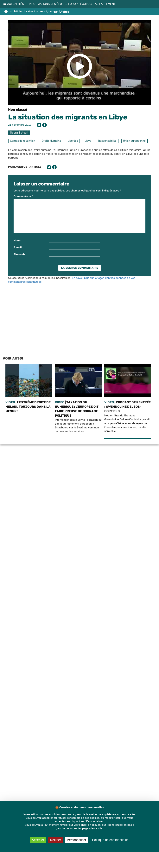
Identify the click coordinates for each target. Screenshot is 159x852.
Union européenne (134, 140)
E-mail (18, 247)
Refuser (55, 840)
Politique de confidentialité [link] (110, 840)
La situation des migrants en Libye (67, 117)
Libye (88, 140)
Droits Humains (51, 140)
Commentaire (23, 196)
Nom (17, 240)
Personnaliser (76, 840)
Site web (19, 254)
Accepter (38, 840)
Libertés (73, 140)
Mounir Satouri (19, 132)
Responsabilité (107, 140)
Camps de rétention (22, 140)
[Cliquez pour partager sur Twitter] (39, 125)
